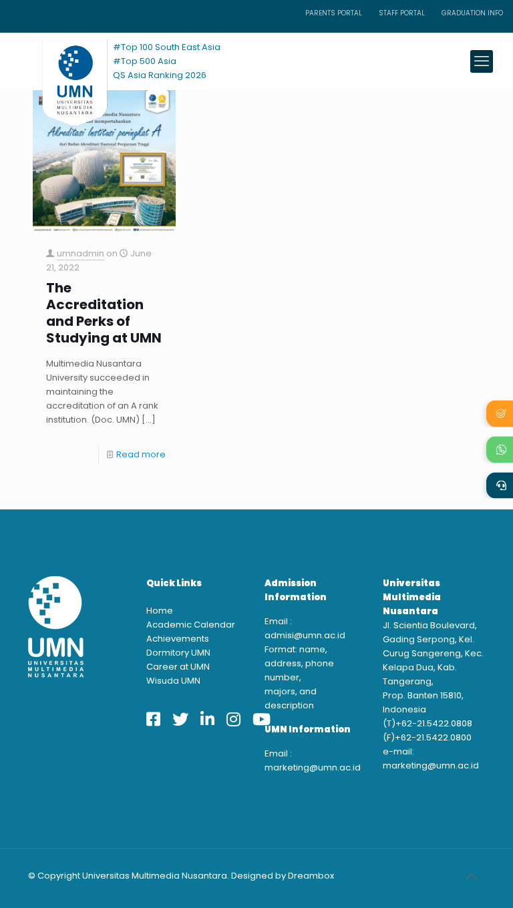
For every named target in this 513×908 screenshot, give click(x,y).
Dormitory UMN (178, 652)
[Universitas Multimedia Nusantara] (62, 61)
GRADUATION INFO (472, 13)
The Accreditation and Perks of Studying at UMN (104, 313)
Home (159, 610)
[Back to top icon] (471, 877)
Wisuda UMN (173, 680)
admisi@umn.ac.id (305, 635)
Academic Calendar (190, 624)
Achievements (177, 638)
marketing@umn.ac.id (313, 767)
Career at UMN (178, 666)
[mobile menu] (481, 61)
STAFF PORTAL (402, 13)
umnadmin (80, 253)
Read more (141, 454)
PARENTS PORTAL (333, 13)
